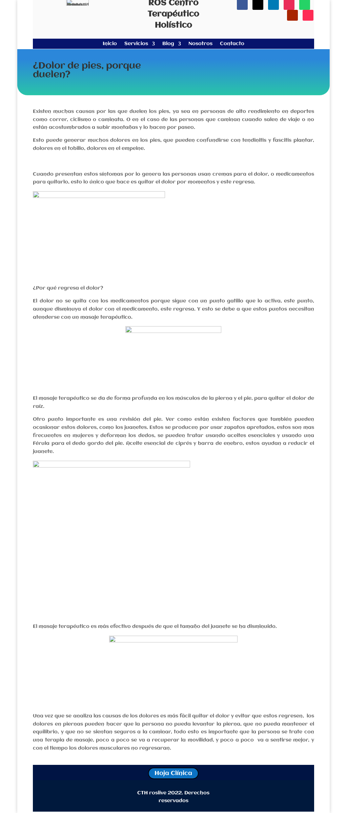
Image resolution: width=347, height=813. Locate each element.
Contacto (232, 43)
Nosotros (200, 43)
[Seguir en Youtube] (292, 15)
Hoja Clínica (173, 773)
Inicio (110, 43)
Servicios (136, 43)
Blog (168, 43)
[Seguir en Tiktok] (308, 15)
